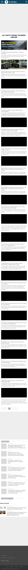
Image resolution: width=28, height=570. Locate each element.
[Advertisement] (14, 18)
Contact (11, 566)
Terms (21, 566)
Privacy (16, 566)
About (6, 566)
